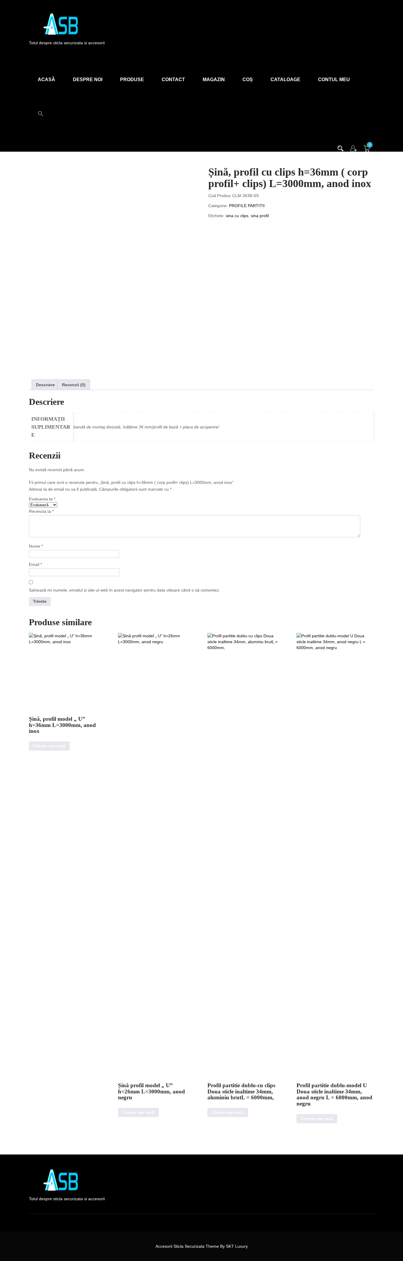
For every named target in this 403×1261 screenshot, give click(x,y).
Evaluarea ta (42, 499)
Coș (248, 79)
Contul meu (334, 79)
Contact (173, 79)
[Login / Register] (353, 147)
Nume (36, 546)
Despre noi (87, 79)
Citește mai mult (49, 746)
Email (35, 564)
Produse (132, 79)
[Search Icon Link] (41, 110)
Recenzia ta (41, 511)
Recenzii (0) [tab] (74, 384)
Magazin (214, 79)
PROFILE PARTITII (247, 205)
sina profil (260, 215)
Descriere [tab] (45, 384)
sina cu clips (237, 215)
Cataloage (285, 79)
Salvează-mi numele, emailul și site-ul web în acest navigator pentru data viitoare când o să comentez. (124, 590)
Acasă (46, 79)
